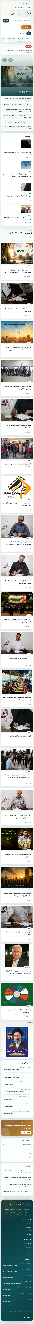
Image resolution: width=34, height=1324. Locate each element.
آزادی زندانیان (20, 39)
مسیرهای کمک (26, 27)
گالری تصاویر (28, 1149)
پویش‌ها (29, 1234)
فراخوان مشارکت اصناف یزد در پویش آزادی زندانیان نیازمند (17, 1178)
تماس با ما (27, 7)
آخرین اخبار (22, 33)
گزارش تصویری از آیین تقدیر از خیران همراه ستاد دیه (17, 1192)
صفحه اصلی (28, 1224)
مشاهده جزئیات (26, 1132)
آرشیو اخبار (28, 1227)
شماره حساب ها (18, 7)
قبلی (10, 60)
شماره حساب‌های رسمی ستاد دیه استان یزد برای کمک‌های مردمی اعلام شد (18, 1171)
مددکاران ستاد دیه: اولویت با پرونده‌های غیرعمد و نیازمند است (18, 1185)
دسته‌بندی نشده (27, 1144)
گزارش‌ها (29, 1231)
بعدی (5, 60)
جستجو (6, 21)
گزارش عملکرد (11, 39)
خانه (29, 33)
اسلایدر (29, 1158)
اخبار (30, 1153)
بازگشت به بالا (27, 1318)
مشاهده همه (28, 238)
